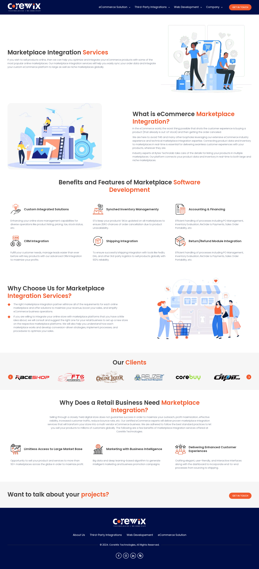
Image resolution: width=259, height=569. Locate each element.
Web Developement (140, 535)
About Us (79, 535)
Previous (10, 377)
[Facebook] (118, 555)
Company (212, 7)
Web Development (186, 7)
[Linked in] (133, 555)
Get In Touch (240, 7)
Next (248, 377)
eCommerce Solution (113, 7)
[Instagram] (126, 555)
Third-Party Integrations (151, 7)
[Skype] (140, 555)
